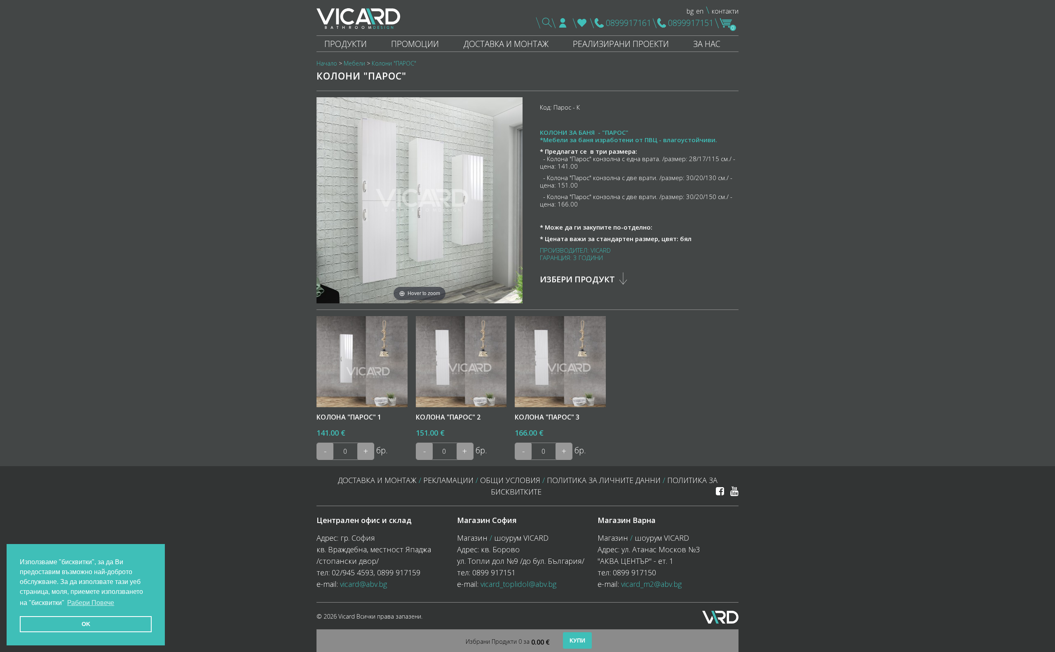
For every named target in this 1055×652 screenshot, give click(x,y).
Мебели (354, 63)
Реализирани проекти (621, 43)
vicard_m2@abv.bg (651, 584)
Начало (326, 63)
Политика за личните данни (604, 480)
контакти (725, 11)
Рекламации (448, 480)
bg (690, 11)
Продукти (345, 43)
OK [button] (86, 624)
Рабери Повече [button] (90, 602)
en (699, 11)
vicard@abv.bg (363, 584)
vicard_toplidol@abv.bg (518, 584)
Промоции (415, 43)
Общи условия (510, 480)
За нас (706, 43)
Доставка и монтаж (506, 43)
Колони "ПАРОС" (394, 63)
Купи (577, 640)
